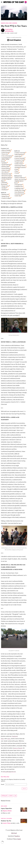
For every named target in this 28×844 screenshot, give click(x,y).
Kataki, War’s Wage (20, 190)
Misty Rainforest (19, 154)
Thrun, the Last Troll (20, 179)
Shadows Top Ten (6, 820)
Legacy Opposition (6, 808)
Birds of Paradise (6, 150)
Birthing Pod (5, 194)
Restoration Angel (6, 175)
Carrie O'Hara (7, 823)
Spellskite (4, 162)
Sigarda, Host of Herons (18, 182)
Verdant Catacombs (20, 152)
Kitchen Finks (5, 166)
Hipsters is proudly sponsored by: (14, 37)
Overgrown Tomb (19, 160)
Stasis (8, 738)
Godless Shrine (19, 163)
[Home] (15, 2)
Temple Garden (19, 162)
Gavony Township (20, 158)
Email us (17, 836)
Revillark (4, 187)
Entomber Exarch (19, 194)
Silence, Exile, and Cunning (9, 23)
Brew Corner (4, 806)
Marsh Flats (18, 156)
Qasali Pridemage (6, 164)
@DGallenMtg (9, 31)
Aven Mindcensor (19, 192)
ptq (15, 795)
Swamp (17, 173)
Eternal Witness (6, 168)
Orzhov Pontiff (6, 170)
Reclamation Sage (6, 173)
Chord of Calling (6, 198)
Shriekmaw (5, 189)
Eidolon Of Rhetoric (20, 177)
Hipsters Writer (7, 811)
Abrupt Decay (5, 196)
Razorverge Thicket (20, 165)
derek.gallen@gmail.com (9, 771)
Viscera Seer (5, 154)
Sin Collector (5, 172)
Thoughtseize (18, 184)
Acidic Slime (18, 195)
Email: (2, 784)
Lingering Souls (19, 188)
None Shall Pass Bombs (6, 818)
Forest (16, 169)
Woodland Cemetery (20, 167)
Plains (16, 171)
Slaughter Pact (19, 186)
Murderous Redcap (7, 177)
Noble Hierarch (6, 152)
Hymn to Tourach (17, 748)
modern (11, 795)
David (19, 839)
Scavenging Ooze (6, 157)
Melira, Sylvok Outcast (5, 160)
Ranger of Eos (5, 186)
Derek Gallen (9, 29)
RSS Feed (14, 833)
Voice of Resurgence (7, 155)
